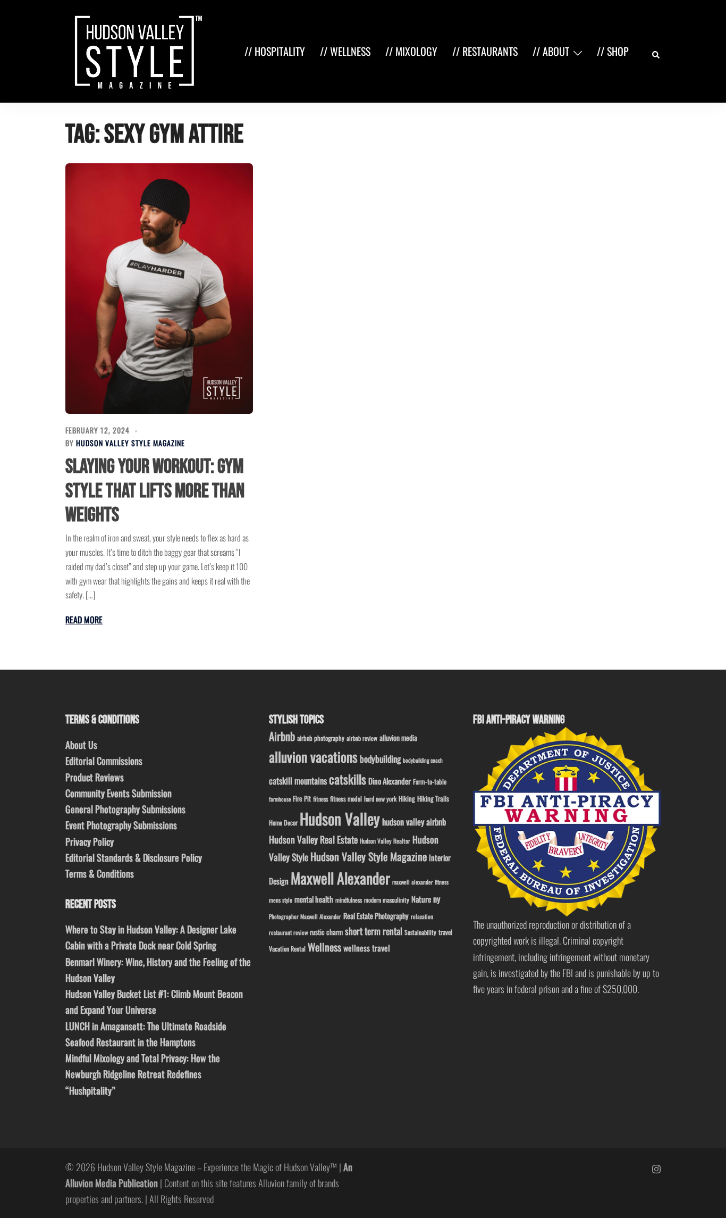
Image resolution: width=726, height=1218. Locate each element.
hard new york (380, 798)
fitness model (346, 799)
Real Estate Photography (376, 915)
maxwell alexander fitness (420, 882)
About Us (81, 745)
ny (436, 898)
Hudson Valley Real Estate (313, 839)
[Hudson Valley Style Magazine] (136, 50)
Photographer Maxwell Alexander (305, 916)
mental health (313, 899)
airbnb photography (320, 738)
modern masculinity (386, 899)
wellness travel (366, 947)
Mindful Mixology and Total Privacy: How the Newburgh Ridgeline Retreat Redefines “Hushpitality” (142, 1074)
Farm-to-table (429, 782)
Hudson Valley (340, 818)
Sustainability (420, 932)
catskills (347, 779)
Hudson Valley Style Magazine (130, 442)
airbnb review (362, 738)
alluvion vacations (313, 756)
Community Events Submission (118, 793)
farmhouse (280, 799)
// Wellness (345, 51)
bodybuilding (380, 758)
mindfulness (348, 899)
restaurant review (288, 932)
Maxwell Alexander (340, 878)
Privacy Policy (89, 841)
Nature (421, 899)
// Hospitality (274, 51)
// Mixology (411, 51)
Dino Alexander (389, 781)
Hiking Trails (433, 798)
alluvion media (398, 737)
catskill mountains (298, 780)
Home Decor (283, 822)
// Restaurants (485, 51)
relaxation (422, 916)
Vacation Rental (287, 948)
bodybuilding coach (423, 760)
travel (445, 932)
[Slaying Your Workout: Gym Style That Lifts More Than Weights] (159, 288)
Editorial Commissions (103, 760)
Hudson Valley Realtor (385, 840)
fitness (320, 798)
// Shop (613, 51)
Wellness (324, 947)
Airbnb (282, 736)
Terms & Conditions (99, 873)
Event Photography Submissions (121, 825)
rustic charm (326, 932)
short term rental (373, 931)
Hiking (407, 798)
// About (551, 51)
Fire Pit (302, 798)
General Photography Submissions (125, 809)
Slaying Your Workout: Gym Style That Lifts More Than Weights (154, 491)
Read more (84, 619)
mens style (280, 900)
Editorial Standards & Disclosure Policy (133, 857)
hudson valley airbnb (414, 821)
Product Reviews (94, 777)
